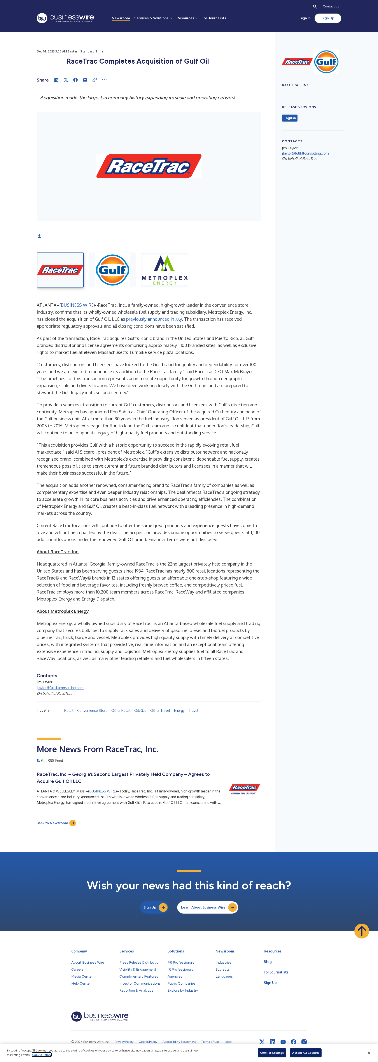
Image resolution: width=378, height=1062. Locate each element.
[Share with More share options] (104, 79)
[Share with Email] (85, 79)
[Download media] (39, 236)
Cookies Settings (272, 1052)
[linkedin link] (272, 1042)
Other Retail (120, 710)
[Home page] (65, 18)
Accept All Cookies (305, 1052)
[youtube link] (283, 1042)
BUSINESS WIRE (77, 305)
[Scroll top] (361, 931)
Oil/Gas (140, 710)
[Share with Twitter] (65, 79)
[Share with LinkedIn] (56, 79)
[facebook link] (293, 1042)
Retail (68, 710)
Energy (179, 710)
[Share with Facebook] (75, 79)
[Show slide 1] (60, 269)
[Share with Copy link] (94, 79)
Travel (193, 710)
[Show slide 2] (112, 269)
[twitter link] (262, 1041)
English (290, 118)
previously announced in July (154, 319)
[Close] (369, 1053)
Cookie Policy (41, 1054)
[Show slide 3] (164, 269)
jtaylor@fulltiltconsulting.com (60, 688)
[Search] (315, 7)
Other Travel (160, 710)
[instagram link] (304, 1042)
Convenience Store (92, 710)
